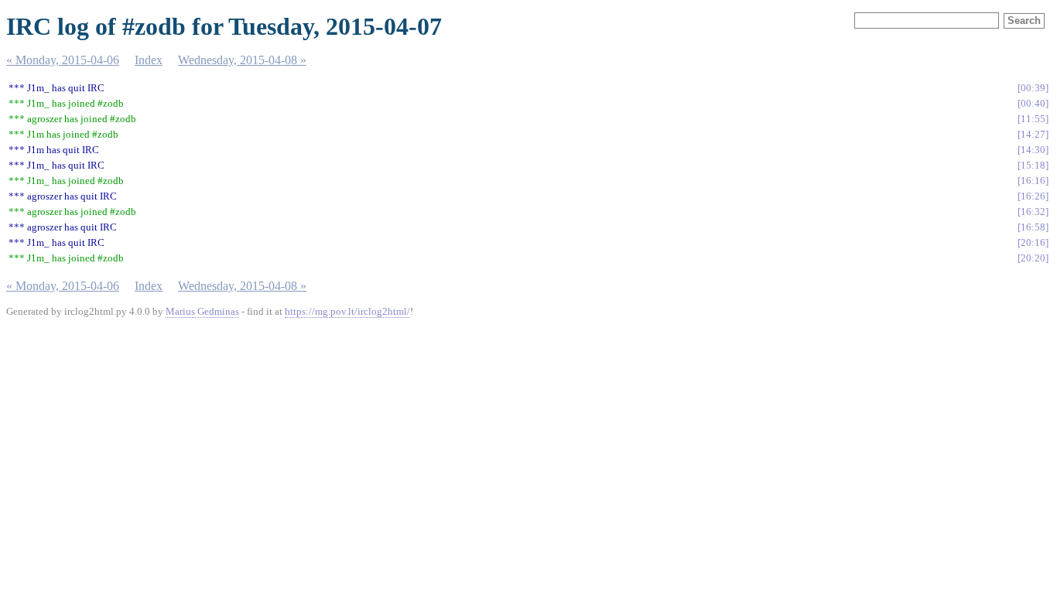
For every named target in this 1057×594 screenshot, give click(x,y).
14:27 (1033, 134)
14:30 (1033, 149)
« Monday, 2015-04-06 (62, 60)
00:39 (1033, 88)
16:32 (1033, 211)
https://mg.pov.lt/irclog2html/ (347, 311)
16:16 (1033, 180)
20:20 (1033, 258)
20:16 (1033, 242)
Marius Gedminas (202, 311)
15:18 (1033, 165)
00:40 (1033, 103)
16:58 (1033, 227)
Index (148, 60)
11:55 (1033, 119)
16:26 (1033, 196)
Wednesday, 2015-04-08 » (242, 60)
